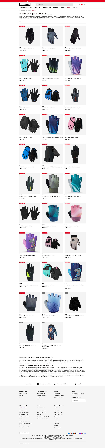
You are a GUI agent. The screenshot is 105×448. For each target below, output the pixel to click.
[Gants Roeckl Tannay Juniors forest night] (52, 183)
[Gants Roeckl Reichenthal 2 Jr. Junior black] (29, 332)
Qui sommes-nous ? (23, 393)
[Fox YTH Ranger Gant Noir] (75, 36)
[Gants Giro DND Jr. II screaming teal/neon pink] (29, 65)
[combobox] (54, 4)
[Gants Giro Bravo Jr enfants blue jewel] (52, 95)
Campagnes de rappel (24, 426)
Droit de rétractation (23, 410)
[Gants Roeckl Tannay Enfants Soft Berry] (75, 213)
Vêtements (55, 7)
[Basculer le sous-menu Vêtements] (59, 7)
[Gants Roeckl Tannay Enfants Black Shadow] (29, 302)
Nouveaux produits (41, 407)
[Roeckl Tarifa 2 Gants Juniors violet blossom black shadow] (52, 65)
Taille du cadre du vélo (59, 397)
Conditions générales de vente (25, 416)
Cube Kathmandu (57, 410)
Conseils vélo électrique (59, 395)
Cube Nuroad (57, 407)
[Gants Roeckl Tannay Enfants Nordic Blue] (52, 213)
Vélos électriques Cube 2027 (43, 416)
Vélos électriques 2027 (41, 412)
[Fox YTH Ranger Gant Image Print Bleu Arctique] (52, 332)
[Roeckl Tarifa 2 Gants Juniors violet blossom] (75, 65)
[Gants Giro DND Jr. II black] (29, 213)
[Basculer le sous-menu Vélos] (33, 7)
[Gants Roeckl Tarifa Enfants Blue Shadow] (52, 302)
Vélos (31, 7)
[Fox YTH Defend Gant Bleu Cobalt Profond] (52, 36)
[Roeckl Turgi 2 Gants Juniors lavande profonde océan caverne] (75, 272)
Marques (75, 7)
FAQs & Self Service (41, 393)
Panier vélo (56, 423)
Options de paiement (41, 395)
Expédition (39, 397)
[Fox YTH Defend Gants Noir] (29, 36)
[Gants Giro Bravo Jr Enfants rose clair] (52, 242)
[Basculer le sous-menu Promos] (71, 7)
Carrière (21, 395)
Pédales (56, 421)
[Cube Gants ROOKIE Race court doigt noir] (52, 154)
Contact (21, 397)
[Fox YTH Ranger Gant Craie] (75, 242)
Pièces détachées (47, 7)
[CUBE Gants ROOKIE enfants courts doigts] (75, 302)
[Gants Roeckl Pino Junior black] (75, 154)
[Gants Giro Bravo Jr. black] (29, 124)
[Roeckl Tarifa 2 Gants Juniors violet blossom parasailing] (75, 183)
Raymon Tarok (57, 416)
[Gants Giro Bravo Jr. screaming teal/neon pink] (52, 272)
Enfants (62, 7)
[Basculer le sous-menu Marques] (77, 7)
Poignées (56, 425)
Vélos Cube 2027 (40, 414)
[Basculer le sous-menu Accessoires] (41, 7)
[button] (82, 4)
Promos (68, 7)
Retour (38, 400)
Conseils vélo (57, 393)
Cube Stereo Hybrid (58, 414)
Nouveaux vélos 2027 (41, 410)
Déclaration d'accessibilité (24, 421)
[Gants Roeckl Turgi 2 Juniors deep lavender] (29, 242)
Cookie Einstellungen (23, 414)
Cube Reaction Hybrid (58, 412)
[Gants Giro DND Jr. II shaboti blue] (29, 95)
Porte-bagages (57, 427)
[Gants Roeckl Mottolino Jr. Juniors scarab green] (29, 183)
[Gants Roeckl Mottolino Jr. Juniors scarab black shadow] (75, 95)
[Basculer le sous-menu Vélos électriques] (28, 7)
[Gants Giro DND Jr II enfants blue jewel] (29, 154)
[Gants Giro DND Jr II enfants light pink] (75, 124)
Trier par (21, 21)
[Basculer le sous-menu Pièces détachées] (51, 7)
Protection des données (24, 412)
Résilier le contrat (23, 407)
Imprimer (21, 418)
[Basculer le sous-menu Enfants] (65, 7)
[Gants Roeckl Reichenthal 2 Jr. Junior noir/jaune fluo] (29, 272)
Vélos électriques (23, 7)
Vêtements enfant (28, 10)
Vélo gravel (56, 418)
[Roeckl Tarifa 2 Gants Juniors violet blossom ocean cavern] (52, 124)
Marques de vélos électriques (43, 418)
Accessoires (37, 7)
